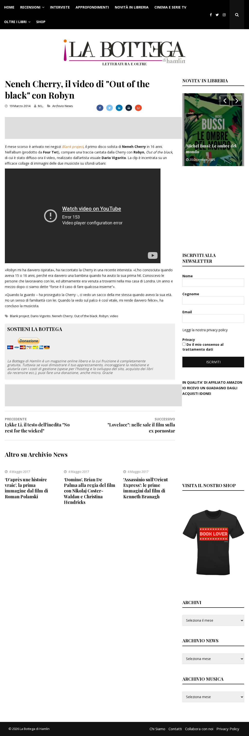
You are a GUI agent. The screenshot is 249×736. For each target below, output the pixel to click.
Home (9, 7)
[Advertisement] (93, 128)
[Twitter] (217, 14)
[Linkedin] (119, 108)
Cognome (191, 294)
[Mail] (138, 108)
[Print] (128, 108)
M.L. (41, 106)
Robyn (103, 316)
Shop (40, 21)
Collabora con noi (199, 728)
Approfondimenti (92, 7)
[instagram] (225, 14)
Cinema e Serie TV (170, 7)
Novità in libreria (132, 7)
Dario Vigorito (41, 316)
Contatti (175, 728)
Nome (188, 276)
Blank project (72, 146)
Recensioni (30, 7)
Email (187, 312)
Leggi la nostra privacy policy (205, 330)
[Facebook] (211, 14)
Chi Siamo (157, 728)
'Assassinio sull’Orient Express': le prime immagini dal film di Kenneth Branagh (145, 488)
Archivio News (62, 106)
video (114, 316)
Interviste (60, 7)
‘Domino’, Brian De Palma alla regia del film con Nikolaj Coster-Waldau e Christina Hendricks (89, 491)
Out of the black (86, 316)
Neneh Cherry (62, 316)
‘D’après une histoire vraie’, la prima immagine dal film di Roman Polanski (26, 488)
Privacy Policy (227, 728)
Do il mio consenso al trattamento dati (202, 347)
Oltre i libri (15, 21)
